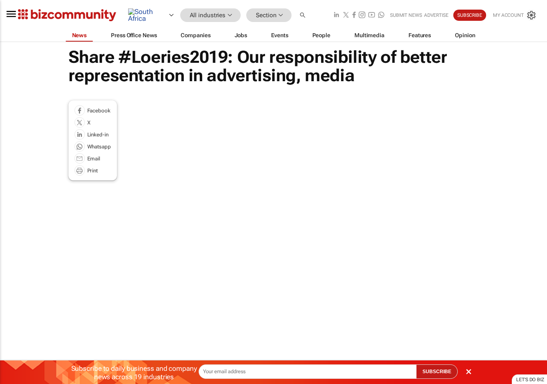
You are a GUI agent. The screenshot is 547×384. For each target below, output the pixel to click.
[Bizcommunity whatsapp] (381, 15)
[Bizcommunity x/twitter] (346, 15)
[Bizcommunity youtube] (371, 15)
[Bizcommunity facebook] (354, 15)
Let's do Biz (530, 379)
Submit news (406, 15)
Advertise (436, 15)
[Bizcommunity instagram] (362, 15)
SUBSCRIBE (436, 371)
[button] (303, 15)
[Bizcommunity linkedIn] (336, 15)
